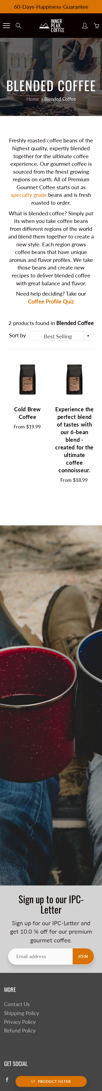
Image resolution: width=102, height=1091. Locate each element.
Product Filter (54, 1081)
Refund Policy (20, 1031)
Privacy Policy (20, 1022)
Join (83, 956)
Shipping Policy (21, 1013)
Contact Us (17, 1004)
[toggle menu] (6, 26)
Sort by (17, 335)
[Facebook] (7, 1079)
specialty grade (29, 194)
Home (32, 99)
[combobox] (61, 336)
